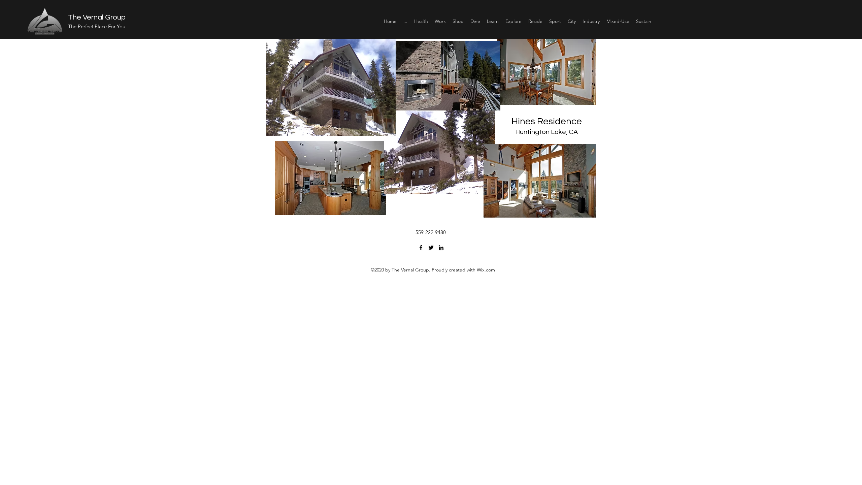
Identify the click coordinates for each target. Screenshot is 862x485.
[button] (421, 21)
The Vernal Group (97, 17)
